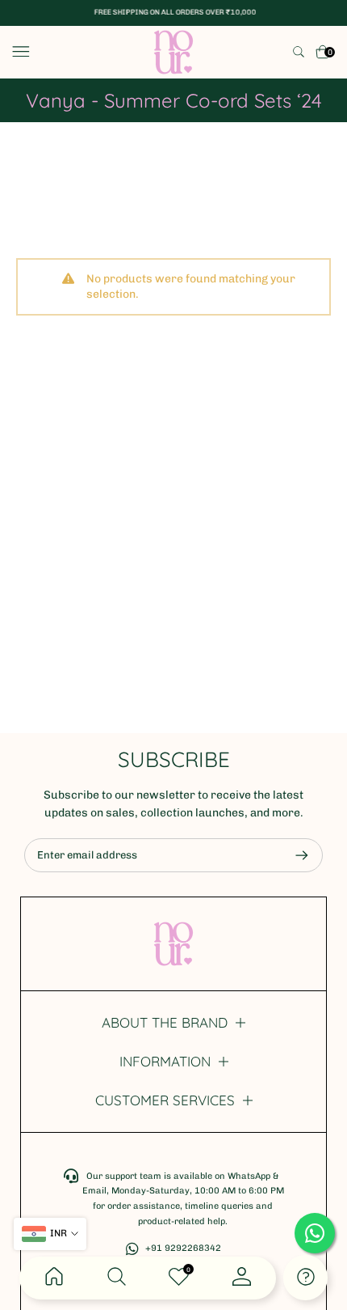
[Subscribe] (294, 855)
